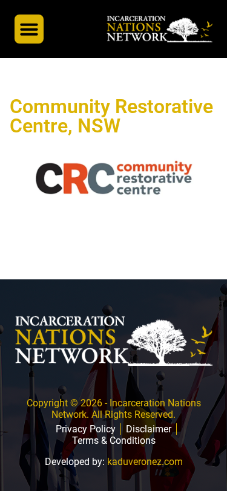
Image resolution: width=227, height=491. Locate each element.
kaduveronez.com (145, 461)
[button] (29, 29)
